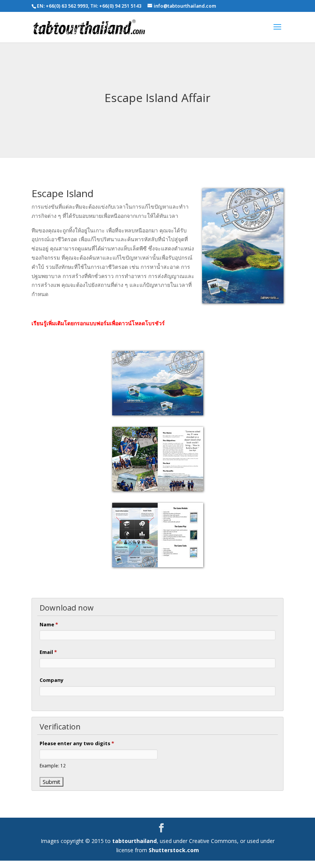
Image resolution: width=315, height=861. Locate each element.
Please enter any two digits (77, 743)
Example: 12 (53, 765)
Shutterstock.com (174, 850)
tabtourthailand (134, 841)
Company (51, 680)
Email (48, 652)
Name (49, 624)
